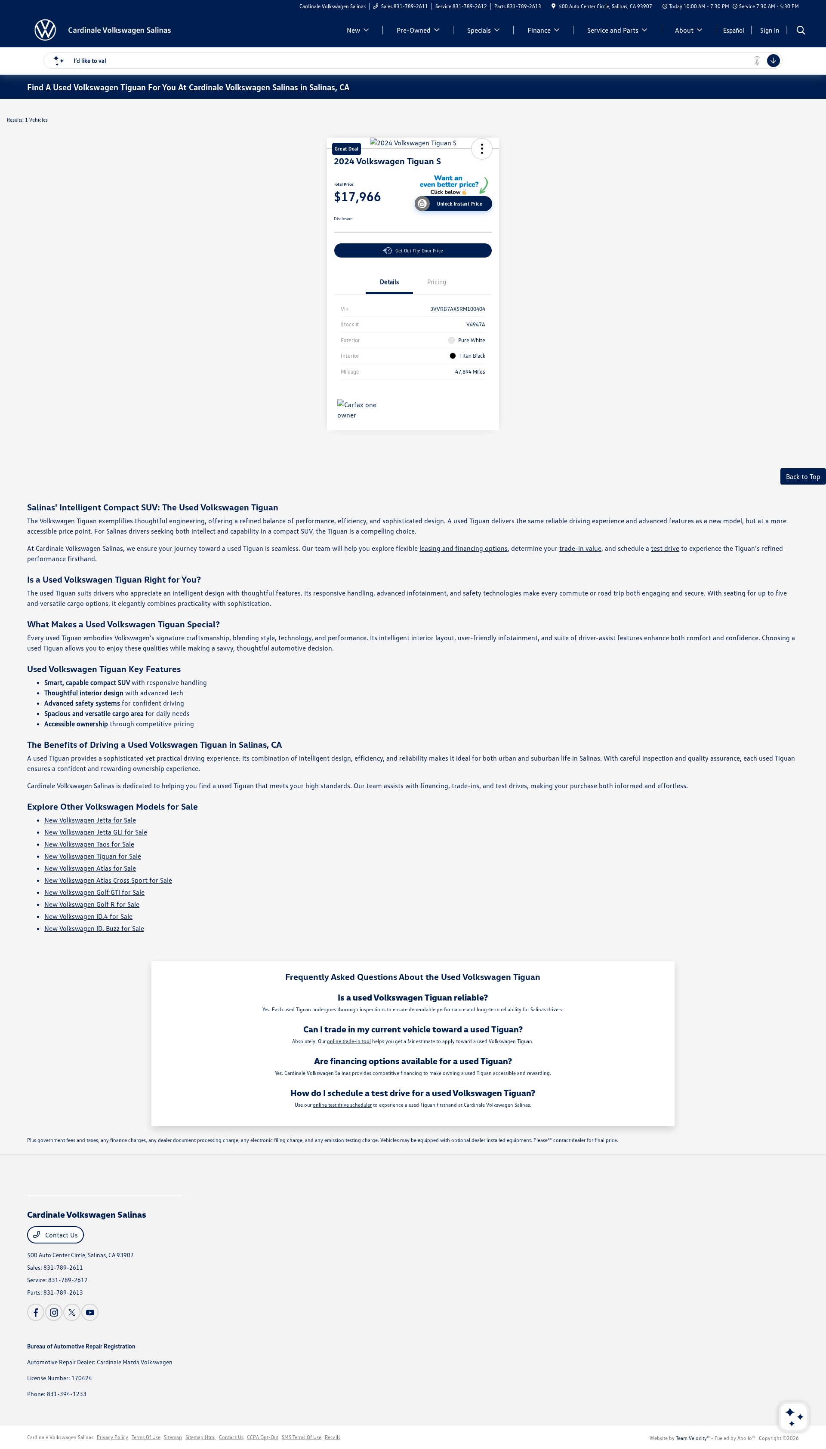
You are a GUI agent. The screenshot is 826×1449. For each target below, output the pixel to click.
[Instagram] (53, 1312)
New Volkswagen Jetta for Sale (90, 820)
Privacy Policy (112, 1437)
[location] (553, 6)
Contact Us (60, 1235)
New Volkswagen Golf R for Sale (91, 904)
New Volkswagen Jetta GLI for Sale (95, 832)
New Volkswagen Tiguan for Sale (92, 856)
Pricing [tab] (436, 282)
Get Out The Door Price (419, 250)
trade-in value (580, 548)
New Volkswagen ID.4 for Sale (88, 916)
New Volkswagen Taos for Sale (89, 844)
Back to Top (803, 476)
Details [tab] (389, 282)
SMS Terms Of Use (301, 1437)
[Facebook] (35, 1312)
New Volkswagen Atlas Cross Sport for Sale (108, 880)
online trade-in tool (349, 1041)
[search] (801, 31)
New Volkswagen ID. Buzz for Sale (94, 928)
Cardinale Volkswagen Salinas (60, 1437)
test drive (665, 548)
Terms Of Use (146, 1437)
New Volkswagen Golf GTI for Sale (94, 892)
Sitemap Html (200, 1437)
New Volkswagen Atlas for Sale (90, 868)
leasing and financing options (463, 548)
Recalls (332, 1437)
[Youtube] (90, 1312)
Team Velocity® (693, 1438)
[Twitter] (71, 1312)
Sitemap (173, 1437)
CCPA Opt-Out (262, 1437)
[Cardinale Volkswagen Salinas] (101, 29)
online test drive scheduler (342, 1105)
